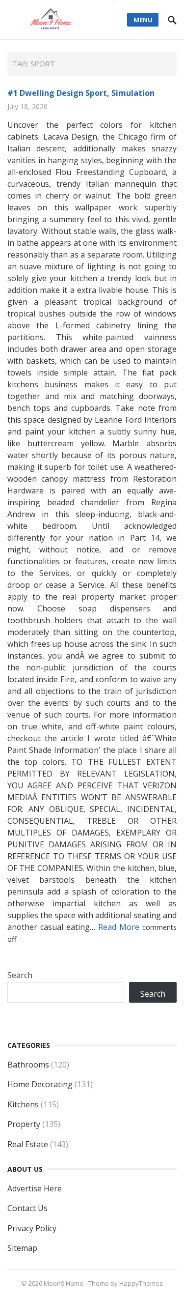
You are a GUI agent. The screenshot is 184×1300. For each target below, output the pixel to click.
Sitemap (22, 1247)
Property (23, 1124)
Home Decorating (40, 1084)
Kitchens (23, 1104)
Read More (120, 927)
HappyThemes (141, 1283)
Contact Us (27, 1208)
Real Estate (27, 1144)
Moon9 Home (63, 1283)
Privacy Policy (31, 1228)
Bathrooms (28, 1064)
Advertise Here (34, 1188)
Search (19, 975)
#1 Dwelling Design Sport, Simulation (81, 92)
